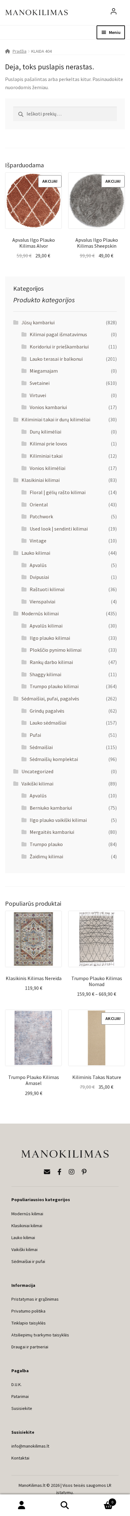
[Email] (47, 1172)
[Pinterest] (84, 1172)
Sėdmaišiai (41, 747)
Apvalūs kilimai (46, 626)
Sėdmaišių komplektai (54, 759)
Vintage (38, 540)
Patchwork (41, 516)
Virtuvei (38, 395)
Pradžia (20, 51)
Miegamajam (44, 371)
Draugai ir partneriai (29, 1347)
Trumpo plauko (46, 844)
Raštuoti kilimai (47, 589)
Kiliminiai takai (46, 456)
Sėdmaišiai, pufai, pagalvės (50, 698)
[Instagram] (71, 1172)
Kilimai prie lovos (48, 443)
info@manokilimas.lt (30, 1446)
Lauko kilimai (35, 553)
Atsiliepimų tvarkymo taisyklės (40, 1335)
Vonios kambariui (48, 407)
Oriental (39, 504)
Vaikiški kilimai (37, 783)
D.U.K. (16, 1384)
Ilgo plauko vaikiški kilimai (58, 820)
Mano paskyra (21, 1505)
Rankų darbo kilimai (51, 662)
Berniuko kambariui (51, 808)
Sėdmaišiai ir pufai (28, 1261)
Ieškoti (64, 1505)
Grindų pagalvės (47, 711)
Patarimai (20, 1396)
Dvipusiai (39, 577)
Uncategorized (37, 771)
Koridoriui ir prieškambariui (59, 346)
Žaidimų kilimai (46, 856)
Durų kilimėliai (45, 432)
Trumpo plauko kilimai (54, 686)
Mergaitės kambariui (52, 832)
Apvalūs (38, 565)
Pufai (35, 735)
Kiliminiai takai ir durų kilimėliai (55, 419)
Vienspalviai (42, 601)
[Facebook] (59, 1172)
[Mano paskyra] (113, 13)
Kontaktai (20, 1458)
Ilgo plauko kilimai (50, 638)
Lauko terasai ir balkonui (56, 359)
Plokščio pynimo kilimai (55, 650)
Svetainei (40, 383)
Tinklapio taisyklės (28, 1323)
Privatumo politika (28, 1311)
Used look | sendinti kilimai (59, 529)
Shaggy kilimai (45, 674)
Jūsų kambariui (38, 322)
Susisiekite (21, 1408)
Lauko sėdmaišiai (48, 723)
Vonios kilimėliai (47, 468)
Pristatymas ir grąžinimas (35, 1299)
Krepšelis (100, 1499)
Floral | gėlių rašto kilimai (58, 492)
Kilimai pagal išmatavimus (58, 334)
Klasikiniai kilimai (40, 480)
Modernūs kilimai (40, 613)
